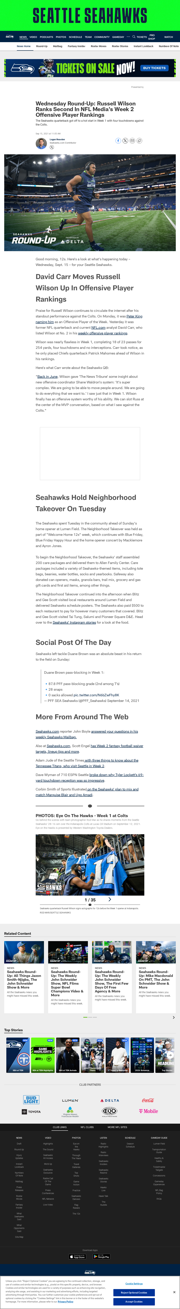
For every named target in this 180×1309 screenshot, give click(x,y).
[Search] (134, 36)
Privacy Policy (65, 1301)
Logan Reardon (57, 139)
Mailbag (19, 1181)
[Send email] (132, 142)
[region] (90, 1292)
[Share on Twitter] (125, 142)
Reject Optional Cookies (134, 1292)
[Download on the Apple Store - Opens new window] (77, 1257)
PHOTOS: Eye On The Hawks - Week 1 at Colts (82, 815)
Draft (19, 1143)
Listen (103, 1138)
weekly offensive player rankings (102, 333)
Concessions (159, 1175)
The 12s (76, 1213)
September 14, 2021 (123, 700)
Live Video (48, 1204)
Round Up (19, 1149)
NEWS (19, 1138)
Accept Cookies (134, 1301)
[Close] (174, 1292)
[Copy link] (139, 141)
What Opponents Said (19, 1228)
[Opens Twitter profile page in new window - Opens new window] (52, 147)
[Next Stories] (170, 1055)
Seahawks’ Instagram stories (74, 622)
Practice (76, 1190)
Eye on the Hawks (76, 1146)
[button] (85, 1017)
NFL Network (48, 1199)
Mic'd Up (48, 1164)
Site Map (19, 1237)
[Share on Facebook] (118, 142)
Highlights (48, 1143)
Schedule (130, 1138)
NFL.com (98, 327)
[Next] (110, 899)
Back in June (47, 376)
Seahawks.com (47, 731)
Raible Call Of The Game (48, 1181)
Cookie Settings (134, 1283)
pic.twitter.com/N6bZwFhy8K (96, 695)
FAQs (159, 1199)
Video (48, 1138)
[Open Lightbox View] (90, 876)
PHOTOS (76, 1138)
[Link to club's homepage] (10, 36)
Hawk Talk (103, 1196)
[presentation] (174, 1018)
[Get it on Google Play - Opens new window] (101, 1258)
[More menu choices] (128, 36)
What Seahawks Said (19, 1216)
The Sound (48, 1149)
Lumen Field (159, 1143)
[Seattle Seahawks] (90, 1273)
